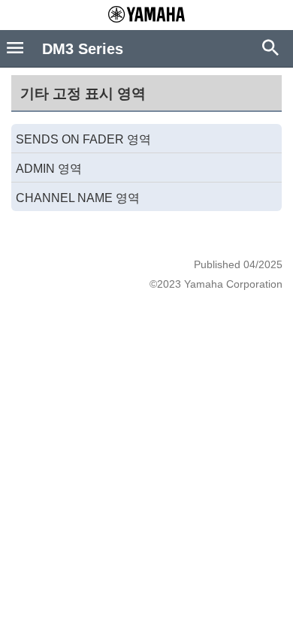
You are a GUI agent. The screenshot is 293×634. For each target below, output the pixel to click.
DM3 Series (82, 49)
